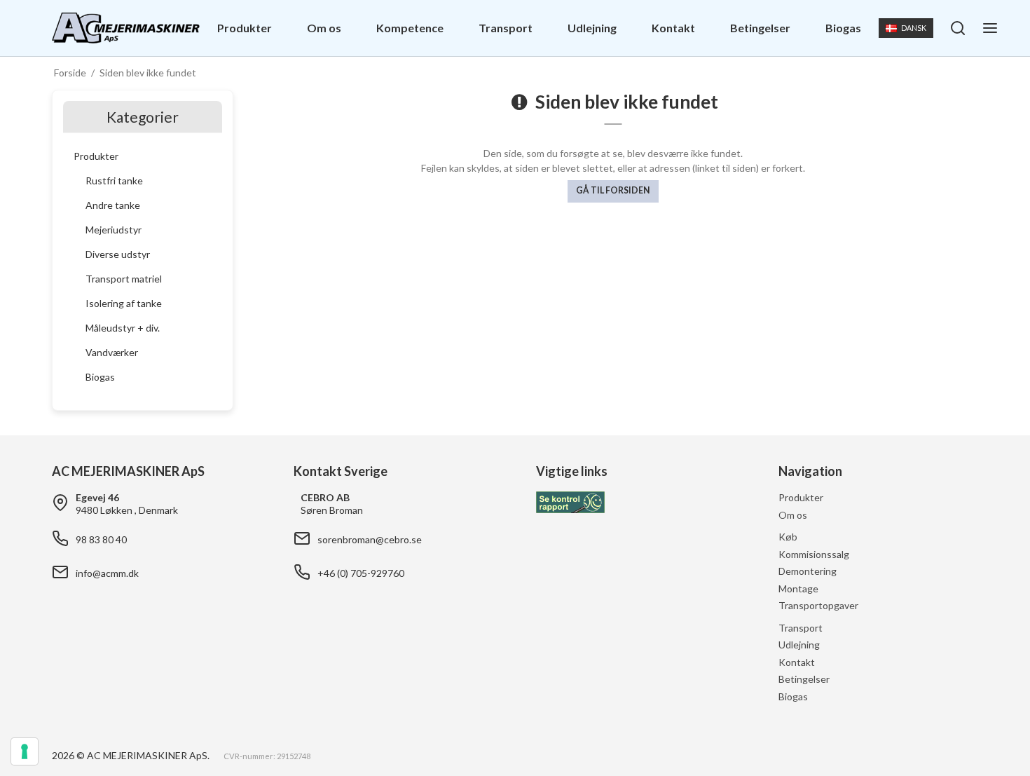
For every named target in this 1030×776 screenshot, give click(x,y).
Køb (787, 537)
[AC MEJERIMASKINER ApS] (126, 28)
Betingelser (760, 27)
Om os (324, 27)
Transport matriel (123, 279)
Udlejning (592, 27)
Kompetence (410, 27)
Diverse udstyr (117, 254)
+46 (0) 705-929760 (360, 573)
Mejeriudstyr (113, 230)
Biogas (843, 27)
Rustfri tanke (114, 180)
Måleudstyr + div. (122, 328)
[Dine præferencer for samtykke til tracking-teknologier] (24, 751)
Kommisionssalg (813, 554)
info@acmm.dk (107, 573)
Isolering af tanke (123, 303)
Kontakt (673, 27)
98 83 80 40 (101, 539)
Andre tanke (112, 205)
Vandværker (111, 352)
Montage (798, 588)
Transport (506, 27)
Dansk (913, 28)
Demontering (807, 571)
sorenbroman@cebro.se (369, 539)
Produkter (244, 27)
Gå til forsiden (613, 190)
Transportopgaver (818, 605)
